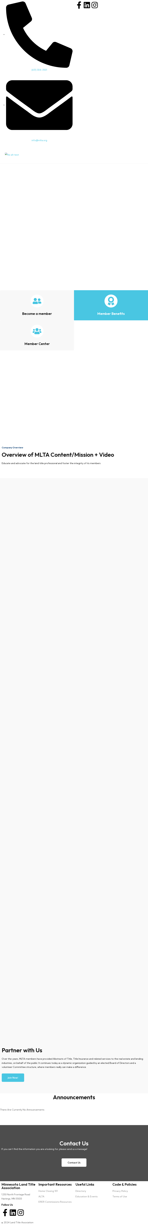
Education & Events (86, 1196)
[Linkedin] (86, 5)
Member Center (37, 344)
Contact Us (74, 1162)
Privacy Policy (120, 1191)
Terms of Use (119, 1196)
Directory (80, 1191)
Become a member (37, 313)
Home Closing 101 (48, 1191)
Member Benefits (111, 313)
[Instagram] (94, 5)
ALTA (41, 1196)
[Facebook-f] (79, 5)
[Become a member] (37, 301)
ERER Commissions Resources (55, 1201)
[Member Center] (37, 331)
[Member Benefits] (111, 301)
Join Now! (13, 1077)
